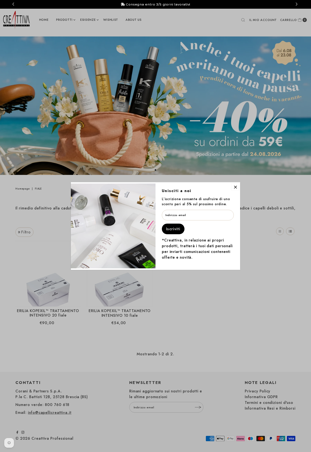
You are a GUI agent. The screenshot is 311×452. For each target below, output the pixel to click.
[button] (297, 4)
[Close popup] (235, 187)
